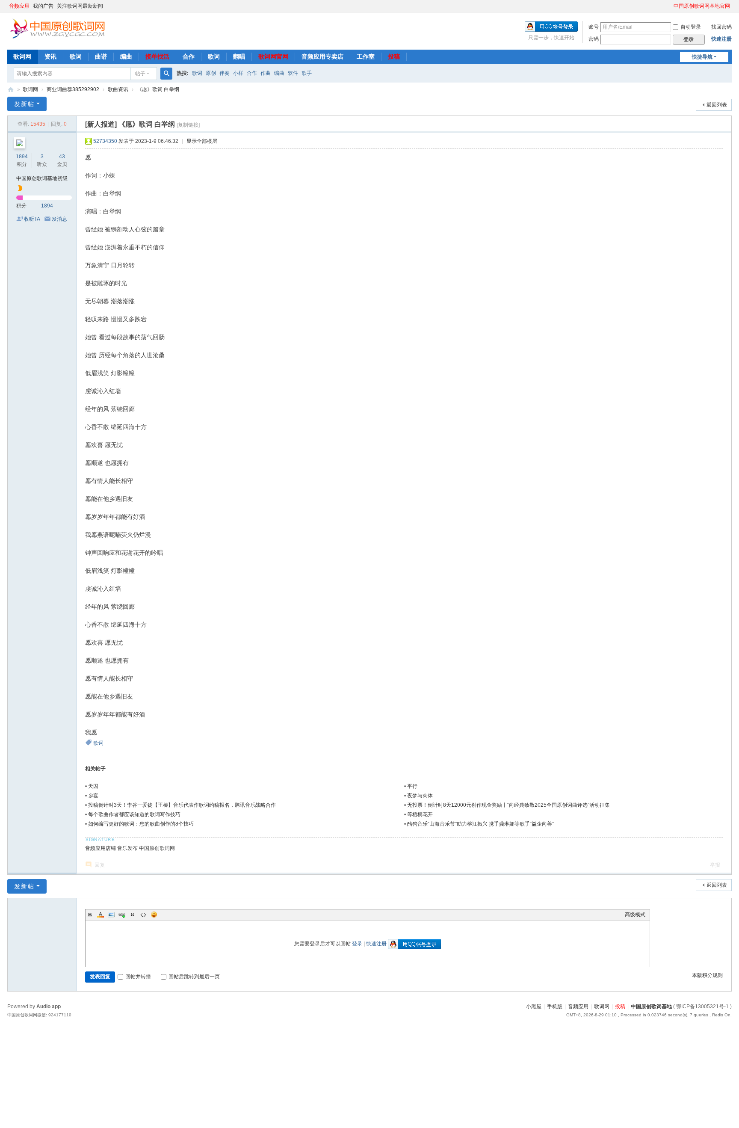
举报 (715, 865)
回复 (100, 865)
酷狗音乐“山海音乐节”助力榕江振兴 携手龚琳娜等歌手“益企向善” (480, 824)
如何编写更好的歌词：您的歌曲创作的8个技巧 (141, 824)
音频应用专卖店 (322, 56)
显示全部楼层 (201, 141)
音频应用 (19, 6)
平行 (412, 786)
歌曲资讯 (118, 89)
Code (143, 914)
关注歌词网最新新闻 (80, 6)
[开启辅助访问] (670, 6)
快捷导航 (702, 57)
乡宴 (93, 796)
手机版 (554, 1007)
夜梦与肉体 (420, 796)
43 (62, 157)
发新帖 (24, 104)
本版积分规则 (707, 975)
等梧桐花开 (420, 814)
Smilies (154, 914)
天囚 (93, 786)
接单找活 (157, 56)
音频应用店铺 (100, 848)
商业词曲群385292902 (73, 89)
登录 (357, 944)
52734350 (105, 141)
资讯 (50, 56)
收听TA (32, 219)
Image (111, 914)
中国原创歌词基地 (651, 1007)
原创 (211, 73)
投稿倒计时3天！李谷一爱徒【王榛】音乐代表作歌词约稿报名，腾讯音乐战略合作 (182, 805)
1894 (22, 157)
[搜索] (166, 74)
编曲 (126, 56)
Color (100, 914)
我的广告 (43, 6)
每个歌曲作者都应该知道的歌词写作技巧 (134, 814)
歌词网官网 (273, 56)
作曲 (265, 73)
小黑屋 (533, 1007)
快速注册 (721, 39)
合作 (189, 56)
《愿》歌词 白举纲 (158, 89)
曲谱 (101, 56)
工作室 (366, 56)
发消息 (59, 219)
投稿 (394, 56)
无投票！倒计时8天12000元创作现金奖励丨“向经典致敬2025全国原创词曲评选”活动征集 (508, 805)
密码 (593, 39)
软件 (293, 73)
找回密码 (721, 27)
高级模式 (635, 915)
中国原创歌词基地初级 (42, 178)
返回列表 (716, 105)
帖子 (140, 74)
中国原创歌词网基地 (10, 89)
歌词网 (22, 56)
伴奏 (224, 73)
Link (122, 914)
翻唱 (239, 56)
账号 (593, 27)
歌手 (307, 73)
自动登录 (690, 27)
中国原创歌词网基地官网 (702, 6)
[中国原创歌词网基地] (57, 28)
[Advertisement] (256, 1083)
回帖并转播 (138, 977)
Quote (132, 914)
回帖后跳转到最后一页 (194, 977)
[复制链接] (188, 125)
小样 (238, 73)
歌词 (76, 56)
